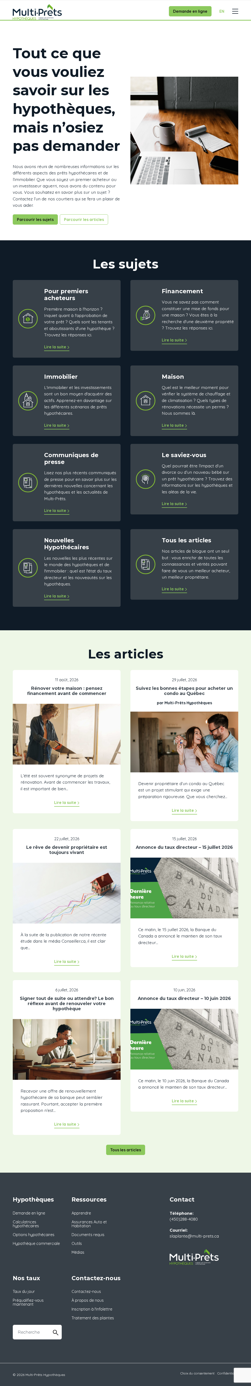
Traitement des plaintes (93, 1318)
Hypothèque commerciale (36, 1243)
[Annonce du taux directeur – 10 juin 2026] (184, 1042)
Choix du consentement (197, 1373)
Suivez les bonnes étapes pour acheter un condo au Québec (184, 691)
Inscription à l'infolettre (92, 1309)
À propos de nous (88, 1300)
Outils (77, 1243)
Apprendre (81, 1213)
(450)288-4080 (184, 1219)
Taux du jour (24, 1291)
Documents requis (88, 1235)
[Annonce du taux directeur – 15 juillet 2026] (184, 891)
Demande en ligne (190, 11)
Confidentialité (227, 1373)
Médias (78, 1252)
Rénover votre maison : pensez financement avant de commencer (66, 691)
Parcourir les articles (84, 219)
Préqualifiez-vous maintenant (28, 1302)
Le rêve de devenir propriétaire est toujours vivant (66, 850)
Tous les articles (125, 1149)
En (221, 11)
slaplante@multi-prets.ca (194, 1236)
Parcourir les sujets (35, 219)
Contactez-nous (86, 1291)
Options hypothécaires (33, 1235)
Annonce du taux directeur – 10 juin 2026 (184, 998)
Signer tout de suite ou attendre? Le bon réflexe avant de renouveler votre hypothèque (67, 1003)
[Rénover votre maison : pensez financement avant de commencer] (67, 737)
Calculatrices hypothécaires (26, 1224)
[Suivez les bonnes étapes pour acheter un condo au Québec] (184, 745)
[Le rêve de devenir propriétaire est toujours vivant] (67, 896)
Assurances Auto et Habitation (89, 1224)
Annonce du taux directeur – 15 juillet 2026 (184, 847)
